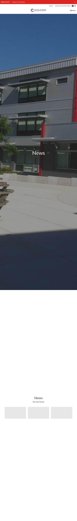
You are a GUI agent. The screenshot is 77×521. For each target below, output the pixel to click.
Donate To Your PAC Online (62, 6)
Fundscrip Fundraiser (18, 2)
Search (51, 6)
